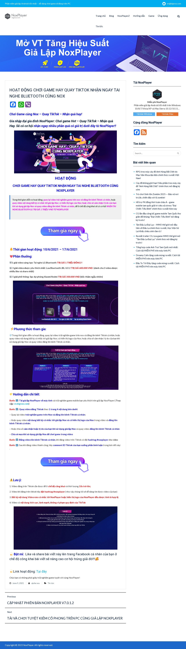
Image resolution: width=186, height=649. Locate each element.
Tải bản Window (144, 114)
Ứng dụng (163, 15)
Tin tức (99, 26)
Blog (111, 15)
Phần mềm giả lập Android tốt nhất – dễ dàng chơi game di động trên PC (37, 3)
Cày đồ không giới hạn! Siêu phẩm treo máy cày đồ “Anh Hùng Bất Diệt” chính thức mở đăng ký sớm (158, 186)
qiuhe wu (35, 583)
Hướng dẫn (139, 15)
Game (151, 15)
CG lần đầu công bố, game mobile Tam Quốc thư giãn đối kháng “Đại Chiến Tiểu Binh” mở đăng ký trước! (158, 216)
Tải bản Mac (167, 114)
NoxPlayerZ (123, 15)
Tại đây (41, 571)
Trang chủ (101, 15)
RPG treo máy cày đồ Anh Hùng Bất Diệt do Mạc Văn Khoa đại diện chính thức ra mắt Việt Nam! (157, 174)
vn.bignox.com (21, 403)
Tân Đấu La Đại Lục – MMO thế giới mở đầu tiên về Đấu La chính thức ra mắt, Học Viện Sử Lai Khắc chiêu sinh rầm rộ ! (157, 228)
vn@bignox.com (174, 3)
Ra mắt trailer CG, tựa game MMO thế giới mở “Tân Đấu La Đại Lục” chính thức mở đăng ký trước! (158, 239)
